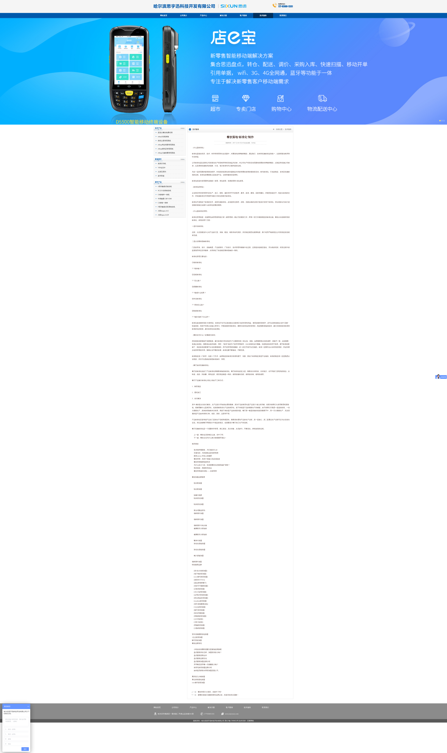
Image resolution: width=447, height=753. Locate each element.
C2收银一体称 (163, 238)
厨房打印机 (162, 199)
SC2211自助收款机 (164, 226)
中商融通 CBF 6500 (165, 234)
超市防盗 (161, 211)
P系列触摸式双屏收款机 (166, 242)
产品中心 (203, 15)
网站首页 (163, 15)
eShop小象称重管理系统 (166, 188)
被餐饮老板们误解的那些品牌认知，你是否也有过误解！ (218, 730)
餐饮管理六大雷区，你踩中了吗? (209, 727)
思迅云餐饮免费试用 (165, 168)
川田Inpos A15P (163, 250)
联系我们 (283, 15)
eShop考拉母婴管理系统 (166, 180)
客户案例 (243, 15)
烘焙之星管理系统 (164, 176)
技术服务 (263, 15)
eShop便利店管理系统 (165, 184)
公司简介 (183, 15)
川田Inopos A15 (163, 246)
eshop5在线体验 (163, 172)
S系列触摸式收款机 (165, 221)
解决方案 (223, 15)
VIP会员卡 (161, 203)
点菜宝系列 (162, 207)
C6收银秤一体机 (163, 230)
